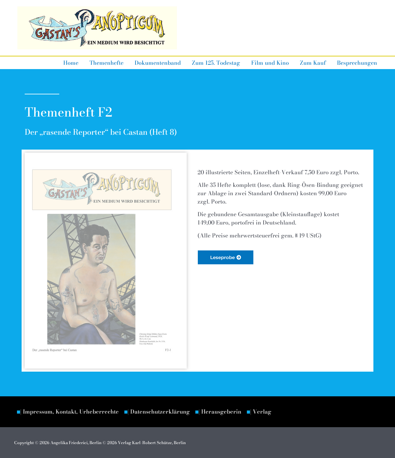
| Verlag (260, 411)
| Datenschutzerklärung (158, 411)
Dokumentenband (158, 63)
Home (70, 63)
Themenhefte (106, 63)
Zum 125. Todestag (216, 63)
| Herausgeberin (219, 411)
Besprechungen (357, 63)
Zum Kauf (313, 63)
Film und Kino (270, 63)
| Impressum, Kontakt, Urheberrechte (69, 411)
